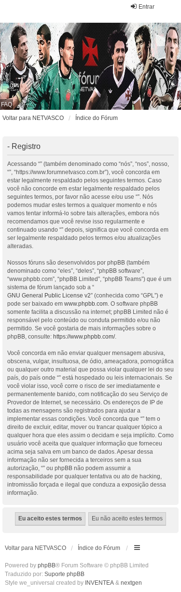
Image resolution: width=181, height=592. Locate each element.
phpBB (47, 565)
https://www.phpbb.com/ (84, 336)
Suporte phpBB (64, 574)
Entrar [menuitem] (146, 6)
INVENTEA (99, 582)
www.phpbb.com (86, 303)
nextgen (131, 582)
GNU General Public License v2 (49, 295)
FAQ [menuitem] (6, 104)
